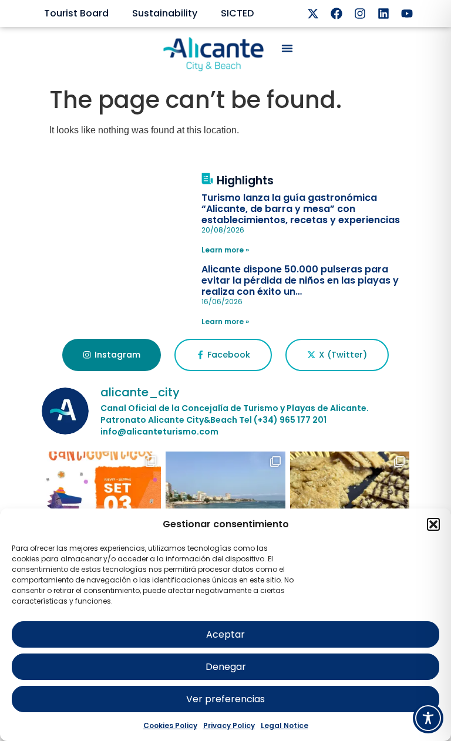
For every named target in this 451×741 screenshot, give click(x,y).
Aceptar (225, 634)
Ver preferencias (225, 699)
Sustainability (164, 13)
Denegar (226, 666)
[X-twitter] (313, 13)
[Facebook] (336, 13)
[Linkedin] (383, 13)
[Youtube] (407, 13)
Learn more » (225, 250)
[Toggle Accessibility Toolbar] (428, 718)
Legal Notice (284, 725)
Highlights (245, 180)
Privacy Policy (229, 725)
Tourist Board (76, 13)
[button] (433, 524)
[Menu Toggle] (287, 48)
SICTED (237, 13)
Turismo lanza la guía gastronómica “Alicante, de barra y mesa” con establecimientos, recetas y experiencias (300, 209)
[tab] (111, 355)
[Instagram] (360, 13)
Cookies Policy (170, 725)
